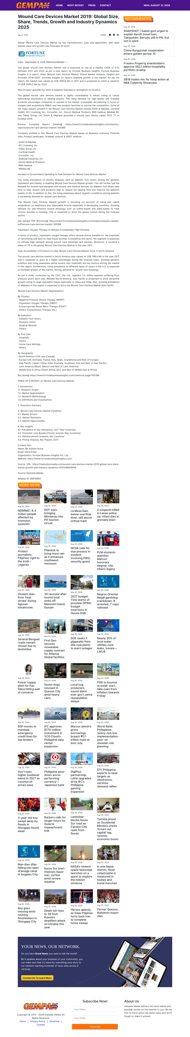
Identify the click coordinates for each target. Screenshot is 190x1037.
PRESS (91, 5)
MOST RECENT (75, 5)
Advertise (54, 1021)
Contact (41, 1024)
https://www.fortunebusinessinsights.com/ (49, 458)
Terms (22, 1021)
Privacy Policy (37, 1021)
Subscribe (95, 1026)
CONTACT (105, 5)
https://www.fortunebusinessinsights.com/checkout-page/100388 (64, 375)
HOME (59, 5)
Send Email (30, 452)
